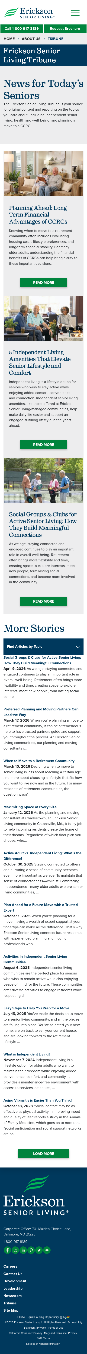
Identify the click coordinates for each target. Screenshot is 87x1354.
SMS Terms (43, 1338)
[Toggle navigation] (75, 12)
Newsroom (12, 1296)
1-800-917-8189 (22, 28)
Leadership (13, 1288)
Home (9, 39)
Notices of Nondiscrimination (43, 1343)
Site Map (10, 1310)
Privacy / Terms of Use (50, 1327)
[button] (38, 12)
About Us (31, 39)
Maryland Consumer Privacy (60, 1333)
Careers (10, 1266)
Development (14, 1281)
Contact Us (12, 1274)
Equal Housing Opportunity (43, 1317)
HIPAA (21, 1317)
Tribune (9, 1303)
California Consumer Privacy (25, 1333)
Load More (43, 1153)
